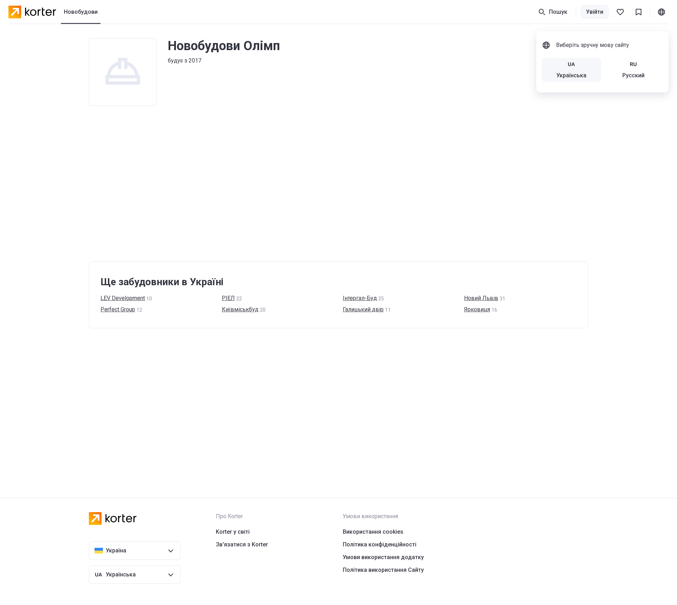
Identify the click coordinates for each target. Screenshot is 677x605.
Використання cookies (373, 531)
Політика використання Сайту (383, 570)
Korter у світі (233, 531)
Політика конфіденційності (379, 544)
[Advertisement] (300, 183)
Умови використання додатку (383, 557)
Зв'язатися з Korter (242, 544)
